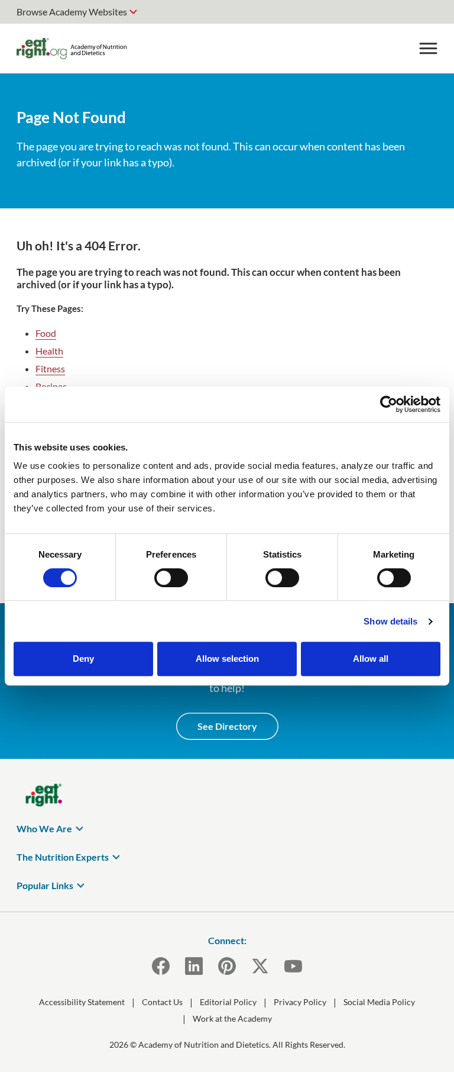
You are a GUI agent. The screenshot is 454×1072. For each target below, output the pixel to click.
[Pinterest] (227, 966)
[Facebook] (161, 966)
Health (49, 350)
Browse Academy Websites (72, 11)
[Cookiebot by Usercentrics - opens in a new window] (388, 404)
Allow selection (227, 658)
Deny (83, 658)
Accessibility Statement (82, 1002)
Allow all (370, 658)
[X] (260, 966)
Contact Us (162, 1002)
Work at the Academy (232, 1018)
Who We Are (44, 828)
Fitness (50, 368)
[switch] (171, 577)
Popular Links (45, 885)
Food (45, 333)
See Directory (227, 726)
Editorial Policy (228, 1002)
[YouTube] (293, 966)
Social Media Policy (379, 1002)
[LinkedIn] (194, 966)
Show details (390, 621)
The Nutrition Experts (63, 856)
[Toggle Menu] (428, 48)
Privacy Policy (300, 1002)
